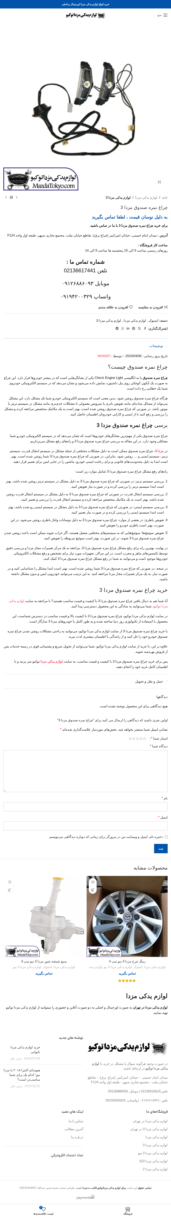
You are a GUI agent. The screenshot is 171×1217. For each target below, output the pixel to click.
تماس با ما (76, 1121)
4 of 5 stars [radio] (134, 738)
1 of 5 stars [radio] (144, 738)
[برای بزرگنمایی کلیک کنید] (159, 182)
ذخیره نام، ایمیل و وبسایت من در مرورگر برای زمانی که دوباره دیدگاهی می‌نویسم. (106, 837)
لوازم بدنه (95, 967)
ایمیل (163, 817)
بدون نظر (16, 1058)
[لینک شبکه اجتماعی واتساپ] (122, 328)
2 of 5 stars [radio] (141, 738)
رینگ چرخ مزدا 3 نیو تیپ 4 (127, 961)
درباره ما (77, 1137)
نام (164, 798)
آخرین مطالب (73, 1129)
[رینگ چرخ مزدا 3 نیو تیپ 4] (127, 916)
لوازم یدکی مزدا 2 (155, 1169)
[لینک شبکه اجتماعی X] (139, 328)
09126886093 (118, 1091)
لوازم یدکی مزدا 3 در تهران (149, 1129)
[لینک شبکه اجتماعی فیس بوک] (145, 328)
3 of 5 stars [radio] (137, 738)
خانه (165, 197)
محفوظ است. (100, 1187)
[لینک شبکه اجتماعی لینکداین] (128, 328)
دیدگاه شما (159, 746)
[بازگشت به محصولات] (11, 197)
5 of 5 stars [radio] (130, 738)
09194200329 (115, 1100)
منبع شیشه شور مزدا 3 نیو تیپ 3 (44, 961)
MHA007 (104, 356)
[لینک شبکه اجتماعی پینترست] (133, 328)
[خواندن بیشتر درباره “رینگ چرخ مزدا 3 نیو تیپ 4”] (93, 890)
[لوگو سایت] (86, 15)
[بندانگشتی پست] (63, 1053)
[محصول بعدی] (6, 197)
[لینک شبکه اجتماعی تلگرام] (117, 328)
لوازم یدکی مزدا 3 (118, 197)
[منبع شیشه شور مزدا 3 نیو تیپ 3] (43, 916)
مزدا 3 (159, 451)
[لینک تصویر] (128, 1047)
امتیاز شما (159, 738)
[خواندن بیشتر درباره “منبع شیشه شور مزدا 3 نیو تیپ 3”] (9, 890)
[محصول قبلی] (16, 197)
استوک (153, 320)
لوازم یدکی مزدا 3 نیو (118, 967)
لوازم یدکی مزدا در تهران (150, 1121)
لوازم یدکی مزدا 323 (153, 1161)
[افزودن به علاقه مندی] (93, 882)
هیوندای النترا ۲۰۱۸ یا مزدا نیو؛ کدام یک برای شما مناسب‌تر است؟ (22, 1074)
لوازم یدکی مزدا (146, 197)
